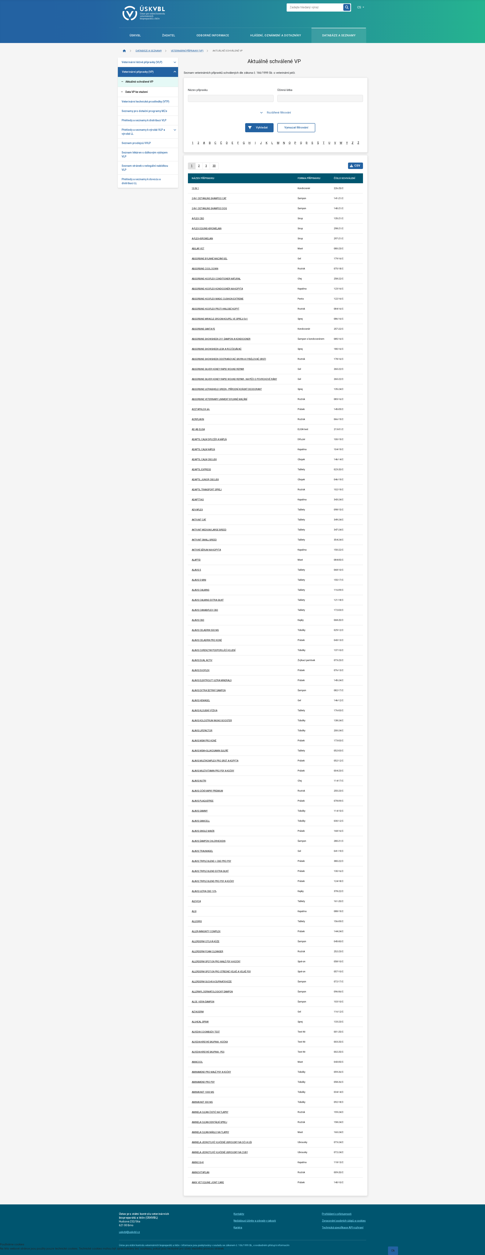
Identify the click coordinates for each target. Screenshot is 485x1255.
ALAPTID (196, 560)
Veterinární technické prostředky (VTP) (145, 101)
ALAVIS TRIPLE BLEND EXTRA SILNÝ (210, 871)
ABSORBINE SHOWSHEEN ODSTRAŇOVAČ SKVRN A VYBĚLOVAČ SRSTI (229, 359)
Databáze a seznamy (339, 35)
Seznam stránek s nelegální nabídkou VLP (145, 167)
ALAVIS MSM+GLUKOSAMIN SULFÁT (210, 750)
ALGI (194, 911)
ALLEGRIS (197, 921)
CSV (357, 165)
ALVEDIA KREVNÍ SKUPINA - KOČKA (210, 1042)
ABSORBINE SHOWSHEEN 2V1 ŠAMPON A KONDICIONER (221, 339)
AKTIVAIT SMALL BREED (204, 539)
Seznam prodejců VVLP (136, 143)
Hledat (347, 7)
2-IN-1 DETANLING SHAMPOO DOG (209, 208)
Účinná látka (284, 90)
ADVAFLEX (197, 509)
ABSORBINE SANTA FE (203, 329)
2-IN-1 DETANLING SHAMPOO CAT (209, 198)
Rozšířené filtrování (279, 112)
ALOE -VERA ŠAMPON (203, 1001)
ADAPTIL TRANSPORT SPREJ (207, 489)
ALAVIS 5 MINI (199, 580)
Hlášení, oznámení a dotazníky (275, 35)
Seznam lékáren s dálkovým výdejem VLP (145, 154)
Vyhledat (262, 127)
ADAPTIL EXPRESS (201, 469)
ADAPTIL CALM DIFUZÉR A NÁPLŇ (209, 439)
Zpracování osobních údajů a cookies (344, 1220)
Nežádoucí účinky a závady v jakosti (255, 1220)
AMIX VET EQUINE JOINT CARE (208, 1182)
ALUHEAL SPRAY (200, 1021)
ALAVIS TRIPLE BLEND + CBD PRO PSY (211, 861)
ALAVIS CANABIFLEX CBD (205, 610)
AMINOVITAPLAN (200, 1172)
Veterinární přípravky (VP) (138, 71)
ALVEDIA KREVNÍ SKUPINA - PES (208, 1052)
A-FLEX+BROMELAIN (202, 238)
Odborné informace (212, 35)
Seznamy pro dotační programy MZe (144, 111)
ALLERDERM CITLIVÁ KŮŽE (205, 941)
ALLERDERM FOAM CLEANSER (207, 951)
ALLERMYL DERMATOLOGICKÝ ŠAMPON (212, 991)
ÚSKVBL (135, 35)
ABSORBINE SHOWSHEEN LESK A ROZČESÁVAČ (217, 349)
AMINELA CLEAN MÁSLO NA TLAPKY (210, 1132)
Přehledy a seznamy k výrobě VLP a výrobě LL (143, 131)
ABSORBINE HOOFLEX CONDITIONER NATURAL (216, 278)
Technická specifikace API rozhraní (342, 1227)
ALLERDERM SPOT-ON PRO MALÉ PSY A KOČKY (216, 961)
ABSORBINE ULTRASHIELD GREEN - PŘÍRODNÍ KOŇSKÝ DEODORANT (227, 389)
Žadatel (168, 35)
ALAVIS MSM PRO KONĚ (204, 740)
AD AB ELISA (198, 429)
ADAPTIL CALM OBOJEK (204, 459)
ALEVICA (196, 901)
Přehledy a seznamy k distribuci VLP (144, 120)
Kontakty (239, 1213)
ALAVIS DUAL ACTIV (202, 660)
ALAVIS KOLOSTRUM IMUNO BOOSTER (212, 720)
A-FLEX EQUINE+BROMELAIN (206, 228)
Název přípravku (198, 90)
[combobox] (315, 7)
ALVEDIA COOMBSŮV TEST (206, 1031)
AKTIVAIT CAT (199, 519)
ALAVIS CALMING (200, 590)
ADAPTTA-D (198, 499)
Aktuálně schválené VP (139, 81)
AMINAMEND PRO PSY (203, 1082)
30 (214, 165)
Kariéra (238, 1227)
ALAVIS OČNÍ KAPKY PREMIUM (207, 790)
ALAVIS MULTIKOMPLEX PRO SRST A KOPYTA (215, 760)
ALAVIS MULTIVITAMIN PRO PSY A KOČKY (213, 770)
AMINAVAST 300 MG (202, 1102)
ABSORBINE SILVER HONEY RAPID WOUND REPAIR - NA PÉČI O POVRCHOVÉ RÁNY (234, 379)
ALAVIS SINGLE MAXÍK (203, 831)
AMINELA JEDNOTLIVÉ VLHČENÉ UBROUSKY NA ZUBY (220, 1152)
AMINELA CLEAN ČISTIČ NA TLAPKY (210, 1112)
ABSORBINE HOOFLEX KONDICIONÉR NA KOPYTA (217, 288)
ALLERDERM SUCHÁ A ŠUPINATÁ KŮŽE (212, 981)
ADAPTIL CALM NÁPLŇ (203, 449)
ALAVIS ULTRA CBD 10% (204, 891)
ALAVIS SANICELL (201, 821)
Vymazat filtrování (296, 127)
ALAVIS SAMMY (200, 811)
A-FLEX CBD (198, 218)
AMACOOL (197, 1062)
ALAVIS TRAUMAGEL (202, 851)
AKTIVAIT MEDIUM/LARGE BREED (209, 529)
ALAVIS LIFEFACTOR (202, 730)
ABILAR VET (198, 248)
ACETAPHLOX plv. (201, 409)
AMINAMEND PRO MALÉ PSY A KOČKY (211, 1072)
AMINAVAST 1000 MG (203, 1092)
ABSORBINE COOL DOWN (205, 268)
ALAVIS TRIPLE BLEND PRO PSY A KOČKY (213, 881)
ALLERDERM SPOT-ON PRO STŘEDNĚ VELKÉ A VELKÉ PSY (221, 971)
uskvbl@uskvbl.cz (129, 1232)
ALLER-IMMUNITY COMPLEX (206, 931)
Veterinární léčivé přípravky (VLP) (142, 62)
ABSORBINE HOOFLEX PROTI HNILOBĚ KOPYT (215, 308)
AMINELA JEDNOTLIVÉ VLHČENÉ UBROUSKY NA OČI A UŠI (222, 1142)
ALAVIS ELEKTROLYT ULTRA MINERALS (212, 680)
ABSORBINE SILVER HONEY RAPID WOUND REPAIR (218, 369)
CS (359, 7)
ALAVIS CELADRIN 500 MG (205, 630)
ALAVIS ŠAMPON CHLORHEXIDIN (208, 841)
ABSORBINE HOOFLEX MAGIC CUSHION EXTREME (217, 298)
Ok (393, 1250)
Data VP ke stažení (136, 91)
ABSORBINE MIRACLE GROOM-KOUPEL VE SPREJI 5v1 (220, 319)
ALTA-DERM (198, 1011)
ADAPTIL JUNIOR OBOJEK (205, 479)
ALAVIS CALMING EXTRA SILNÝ (208, 600)
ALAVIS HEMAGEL (201, 700)
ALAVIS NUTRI (199, 780)
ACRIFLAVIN (198, 419)
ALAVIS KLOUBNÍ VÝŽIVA (204, 710)
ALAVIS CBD (198, 620)
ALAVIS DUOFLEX (201, 670)
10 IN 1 (195, 188)
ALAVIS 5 (196, 570)
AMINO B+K (198, 1162)
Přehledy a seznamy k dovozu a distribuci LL (141, 181)
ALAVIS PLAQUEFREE (203, 801)
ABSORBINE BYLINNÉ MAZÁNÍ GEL (209, 258)
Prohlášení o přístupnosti (336, 1213)
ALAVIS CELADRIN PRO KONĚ (207, 640)
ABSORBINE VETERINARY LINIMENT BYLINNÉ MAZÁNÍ (219, 399)
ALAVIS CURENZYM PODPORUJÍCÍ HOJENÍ (213, 650)
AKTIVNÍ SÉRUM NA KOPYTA (206, 549)
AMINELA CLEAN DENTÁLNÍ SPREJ (209, 1122)
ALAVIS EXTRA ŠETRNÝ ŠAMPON (209, 690)
